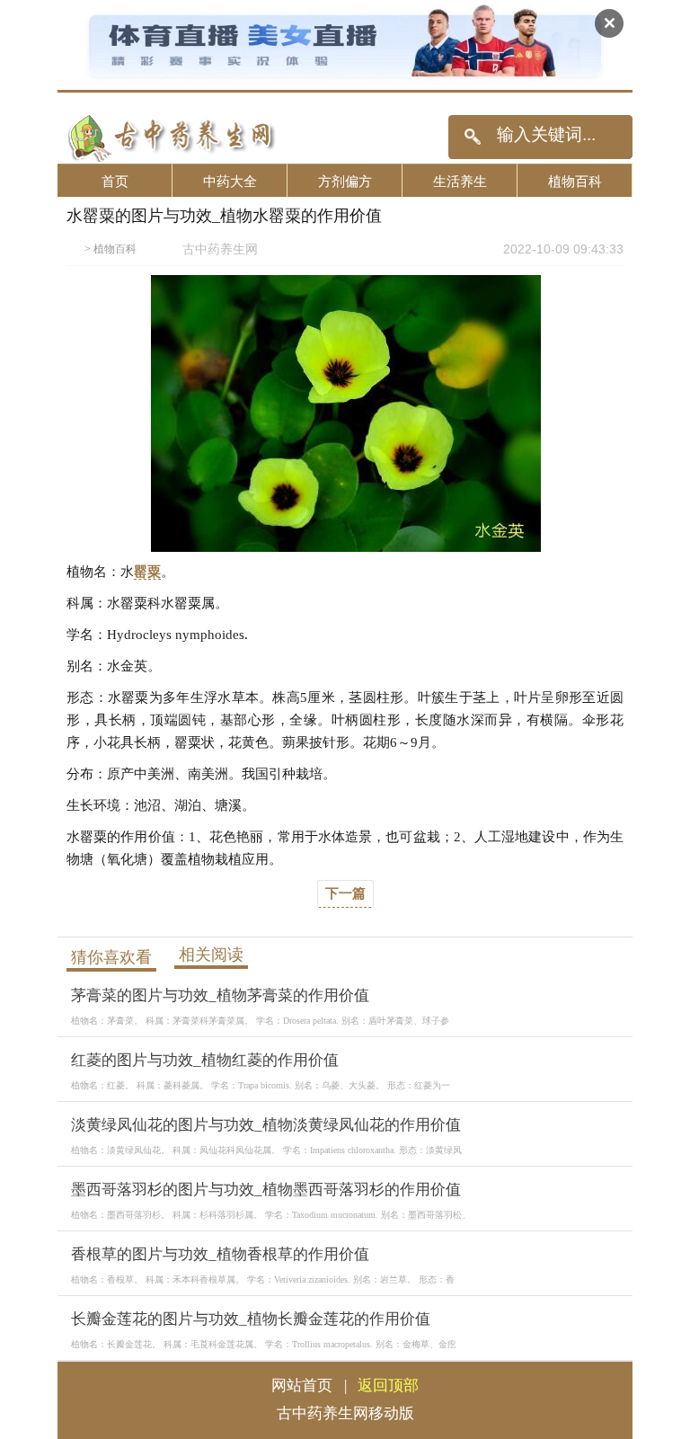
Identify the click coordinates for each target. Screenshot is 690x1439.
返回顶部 (388, 1385)
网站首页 (301, 1385)
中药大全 (230, 181)
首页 (115, 181)
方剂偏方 (345, 181)
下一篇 (345, 893)
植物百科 (575, 181)
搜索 (472, 137)
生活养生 (460, 181)
